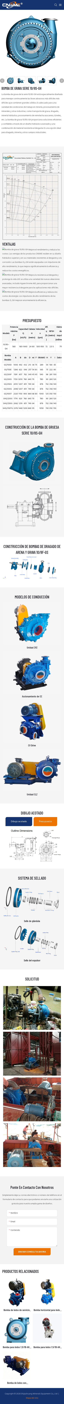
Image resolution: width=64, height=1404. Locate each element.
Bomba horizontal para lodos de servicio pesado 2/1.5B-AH (47, 1310)
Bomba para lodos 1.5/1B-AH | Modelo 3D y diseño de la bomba (17, 1347)
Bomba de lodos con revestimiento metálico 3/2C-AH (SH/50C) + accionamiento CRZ (17, 1383)
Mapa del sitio (32, 1398)
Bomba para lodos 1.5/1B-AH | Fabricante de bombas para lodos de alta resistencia (47, 1347)
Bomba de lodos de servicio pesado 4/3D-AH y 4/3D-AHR (16, 1310)
